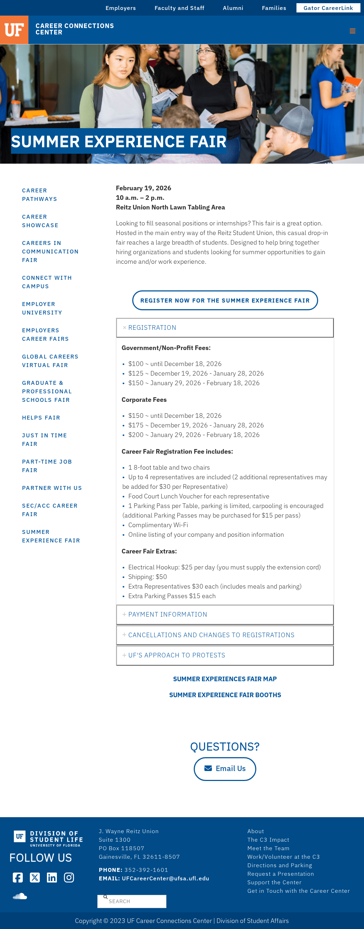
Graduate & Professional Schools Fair (47, 391)
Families (274, 7)
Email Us (231, 768)
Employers (121, 7)
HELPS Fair (41, 417)
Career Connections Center (75, 29)
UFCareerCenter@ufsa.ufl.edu (165, 878)
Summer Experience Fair (51, 536)
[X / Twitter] (34, 877)
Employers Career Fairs (45, 334)
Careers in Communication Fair (50, 251)
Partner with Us (52, 487)
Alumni (233, 7)
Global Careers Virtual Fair (50, 360)
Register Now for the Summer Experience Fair (225, 300)
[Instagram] (68, 877)
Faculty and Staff (179, 7)
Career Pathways (40, 194)
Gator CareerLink (328, 7)
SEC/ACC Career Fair (50, 510)
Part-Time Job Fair (47, 466)
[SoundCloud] (20, 896)
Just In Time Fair (44, 439)
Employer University (42, 308)
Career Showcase (40, 221)
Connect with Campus (47, 282)
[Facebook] (17, 877)
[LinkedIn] (51, 877)
